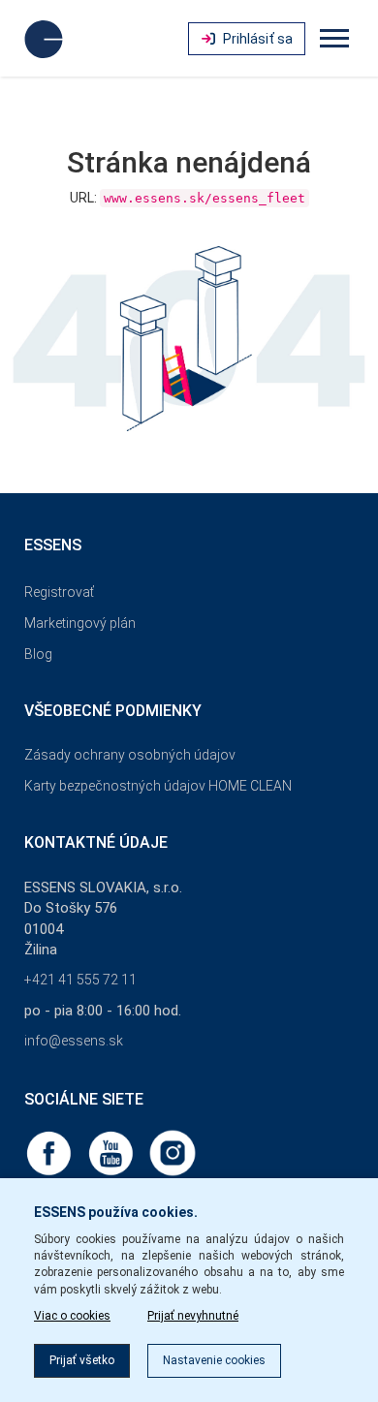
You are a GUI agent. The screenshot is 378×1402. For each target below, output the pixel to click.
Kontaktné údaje (96, 842)
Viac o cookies (72, 1316)
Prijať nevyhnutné (192, 1316)
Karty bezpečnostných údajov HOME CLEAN (158, 786)
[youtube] (112, 1152)
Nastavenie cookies (214, 1360)
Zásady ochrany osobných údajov (130, 755)
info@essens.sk (73, 1040)
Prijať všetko (81, 1360)
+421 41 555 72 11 (80, 979)
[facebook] (50, 1152)
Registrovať (59, 592)
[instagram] (172, 1152)
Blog (38, 654)
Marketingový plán (80, 623)
